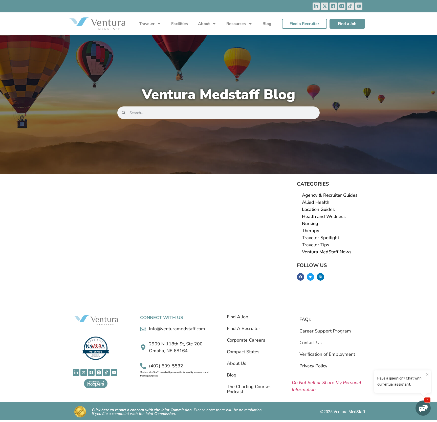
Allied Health (315, 202)
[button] (300, 276)
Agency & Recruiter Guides (330, 195)
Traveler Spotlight (320, 238)
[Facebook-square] (333, 6)
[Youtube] (359, 6)
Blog (267, 24)
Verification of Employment (327, 354)
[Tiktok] (350, 6)
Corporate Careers (246, 340)
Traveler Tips (315, 245)
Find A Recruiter (243, 328)
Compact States (243, 352)
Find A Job (237, 317)
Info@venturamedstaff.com (177, 329)
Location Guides (318, 209)
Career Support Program (325, 331)
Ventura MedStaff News (327, 252)
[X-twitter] (324, 6)
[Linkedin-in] (316, 6)
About (204, 24)
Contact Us (310, 343)
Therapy (310, 231)
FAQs (305, 319)
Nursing (310, 223)
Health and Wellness (324, 216)
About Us (236, 363)
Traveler (147, 24)
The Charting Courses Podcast (249, 389)
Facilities (179, 24)
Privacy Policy (313, 366)
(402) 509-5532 (166, 366)
